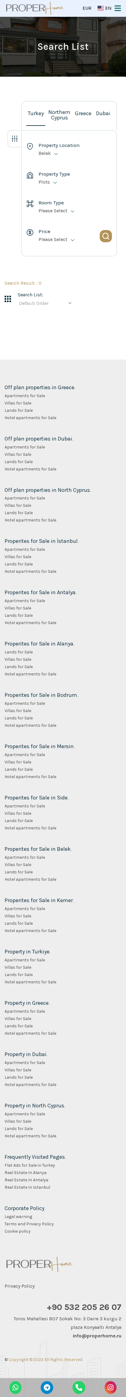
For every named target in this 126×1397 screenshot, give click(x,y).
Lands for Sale (19, 410)
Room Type (51, 202)
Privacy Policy (20, 1286)
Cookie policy (18, 1231)
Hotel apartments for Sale (30, 418)
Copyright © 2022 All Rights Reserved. (46, 1359)
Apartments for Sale (25, 396)
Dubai (103, 113)
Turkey (36, 113)
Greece (83, 113)
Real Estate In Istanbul (27, 1187)
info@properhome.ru (97, 1336)
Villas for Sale (18, 403)
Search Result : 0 (23, 283)
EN (108, 8)
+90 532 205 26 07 (84, 1307)
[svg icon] (14, 138)
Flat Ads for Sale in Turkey (30, 1165)
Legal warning (18, 1217)
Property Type (54, 174)
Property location (59, 145)
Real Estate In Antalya (26, 1180)
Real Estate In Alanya (25, 1173)
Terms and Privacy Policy (29, 1224)
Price (44, 231)
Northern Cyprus (59, 114)
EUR (87, 8)
